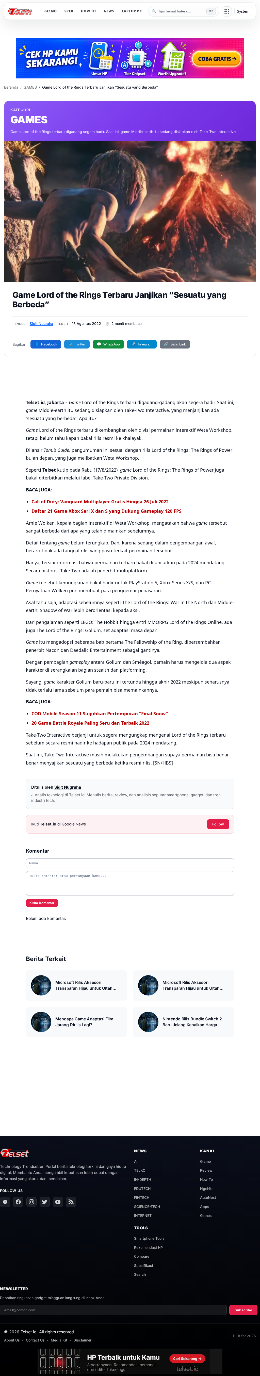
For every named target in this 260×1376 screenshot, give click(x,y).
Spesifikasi (143, 1265)
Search (140, 1274)
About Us (12, 1340)
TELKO (139, 1170)
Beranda (11, 87)
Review (206, 1170)
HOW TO (88, 11)
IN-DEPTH (142, 1179)
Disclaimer (82, 1340)
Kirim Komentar (41, 903)
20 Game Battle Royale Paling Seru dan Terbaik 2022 (90, 723)
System (243, 11)
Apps (204, 1206)
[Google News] (5, 1202)
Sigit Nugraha (41, 323)
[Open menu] (227, 11)
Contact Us (35, 1340)
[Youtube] (58, 1202)
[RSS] (71, 1202)
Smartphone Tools (149, 1238)
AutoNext (208, 1197)
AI (136, 1161)
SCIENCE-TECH (147, 1206)
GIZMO (50, 11)
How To (206, 1179)
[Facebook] (18, 1202)
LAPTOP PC (132, 11)
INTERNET (143, 1215)
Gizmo (205, 1161)
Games (206, 1215)
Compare (141, 1256)
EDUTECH (142, 1188)
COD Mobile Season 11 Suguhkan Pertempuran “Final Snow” (99, 713)
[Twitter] (45, 1202)
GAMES (30, 87)
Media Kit (59, 1340)
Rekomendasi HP (148, 1247)
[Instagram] (31, 1202)
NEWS (109, 11)
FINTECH (141, 1197)
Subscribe (243, 1310)
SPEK (68, 11)
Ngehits (207, 1188)
